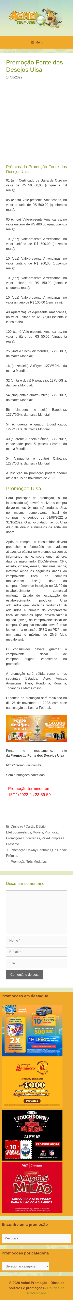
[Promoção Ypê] (32, 1055)
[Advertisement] (36, 124)
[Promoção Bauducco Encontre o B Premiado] (32, 1107)
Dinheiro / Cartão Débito (28, 826)
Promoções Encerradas (23, 838)
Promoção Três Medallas (29, 861)
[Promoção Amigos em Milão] (32, 1212)
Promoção (52, 832)
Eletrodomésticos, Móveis (24, 832)
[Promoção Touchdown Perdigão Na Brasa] (32, 1159)
